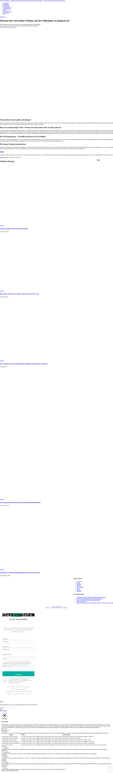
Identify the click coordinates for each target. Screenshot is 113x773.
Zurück (2, 17)
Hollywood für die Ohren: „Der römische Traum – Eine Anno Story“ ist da (19, 293)
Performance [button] (5, 750)
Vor (5, 17)
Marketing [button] (4, 760)
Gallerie (2, 225)
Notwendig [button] (4, 728)
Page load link (3, 710)
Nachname (5, 646)
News (78, 588)
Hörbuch (79, 584)
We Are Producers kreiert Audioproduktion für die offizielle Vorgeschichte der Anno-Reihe (23, 363)
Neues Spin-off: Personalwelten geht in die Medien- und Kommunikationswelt (20, 502)
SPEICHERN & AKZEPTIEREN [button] (10, 770)
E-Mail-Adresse (6, 654)
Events (78, 583)
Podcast (78, 589)
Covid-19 (79, 581)
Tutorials (79, 591)
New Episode (80, 587)
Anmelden (18, 674)
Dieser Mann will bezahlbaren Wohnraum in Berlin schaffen (91, 597)
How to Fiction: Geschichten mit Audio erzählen (88, 600)
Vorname (5, 639)
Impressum (48, 607)
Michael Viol (3, 157)
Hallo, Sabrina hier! (81, 601)
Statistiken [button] (4, 755)
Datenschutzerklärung (56, 607)
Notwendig (6, 730)
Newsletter (65, 607)
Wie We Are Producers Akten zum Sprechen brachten (14, 228)
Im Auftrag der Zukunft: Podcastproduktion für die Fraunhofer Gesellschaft (20, 572)
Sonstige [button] (4, 766)
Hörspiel (79, 585)
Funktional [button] (4, 746)
